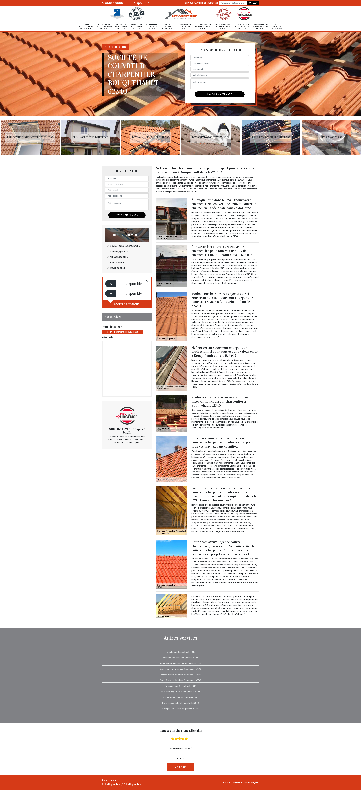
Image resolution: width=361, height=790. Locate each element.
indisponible (114, 3)
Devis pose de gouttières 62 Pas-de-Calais (104, 26)
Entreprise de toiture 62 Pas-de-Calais (152, 26)
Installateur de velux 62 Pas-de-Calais (184, 26)
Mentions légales (251, 782)
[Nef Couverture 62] (180, 14)
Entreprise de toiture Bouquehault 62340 (180, 709)
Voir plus (180, 767)
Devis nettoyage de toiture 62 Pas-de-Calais (242, 26)
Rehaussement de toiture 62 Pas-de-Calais (203, 26)
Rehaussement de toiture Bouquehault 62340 (180, 663)
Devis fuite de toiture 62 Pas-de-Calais (136, 26)
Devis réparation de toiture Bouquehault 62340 (180, 680)
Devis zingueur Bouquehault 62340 (180, 686)
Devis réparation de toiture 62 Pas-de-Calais (260, 26)
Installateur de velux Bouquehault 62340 (180, 658)
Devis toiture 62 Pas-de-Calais (167, 26)
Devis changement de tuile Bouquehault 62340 (180, 669)
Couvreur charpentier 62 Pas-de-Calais (86, 26)
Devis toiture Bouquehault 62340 (180, 652)
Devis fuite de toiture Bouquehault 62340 (180, 703)
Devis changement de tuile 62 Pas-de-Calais (223, 26)
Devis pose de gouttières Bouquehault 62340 (180, 692)
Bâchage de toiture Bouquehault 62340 (180, 697)
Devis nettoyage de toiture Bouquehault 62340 (180, 675)
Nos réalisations (115, 47)
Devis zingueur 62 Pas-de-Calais (277, 26)
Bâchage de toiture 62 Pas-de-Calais (121, 26)
